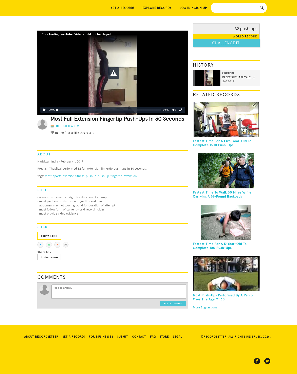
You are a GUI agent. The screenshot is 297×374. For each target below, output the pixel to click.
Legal (177, 336)
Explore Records (157, 8)
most (48, 176)
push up (103, 176)
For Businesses (101, 336)
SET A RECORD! (122, 8)
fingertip (116, 176)
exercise (68, 176)
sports (57, 176)
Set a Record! (73, 336)
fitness (79, 176)
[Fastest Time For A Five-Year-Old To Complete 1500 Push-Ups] (226, 119)
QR (65, 244)
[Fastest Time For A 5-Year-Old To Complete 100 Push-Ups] (226, 222)
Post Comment (173, 303)
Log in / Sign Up (193, 8)
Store (164, 336)
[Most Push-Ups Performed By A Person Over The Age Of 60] (226, 273)
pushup (91, 176)
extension (130, 176)
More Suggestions (205, 307)
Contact (139, 336)
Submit (122, 336)
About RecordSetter (41, 336)
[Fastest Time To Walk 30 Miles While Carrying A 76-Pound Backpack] (226, 170)
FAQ (153, 336)
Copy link (49, 236)
